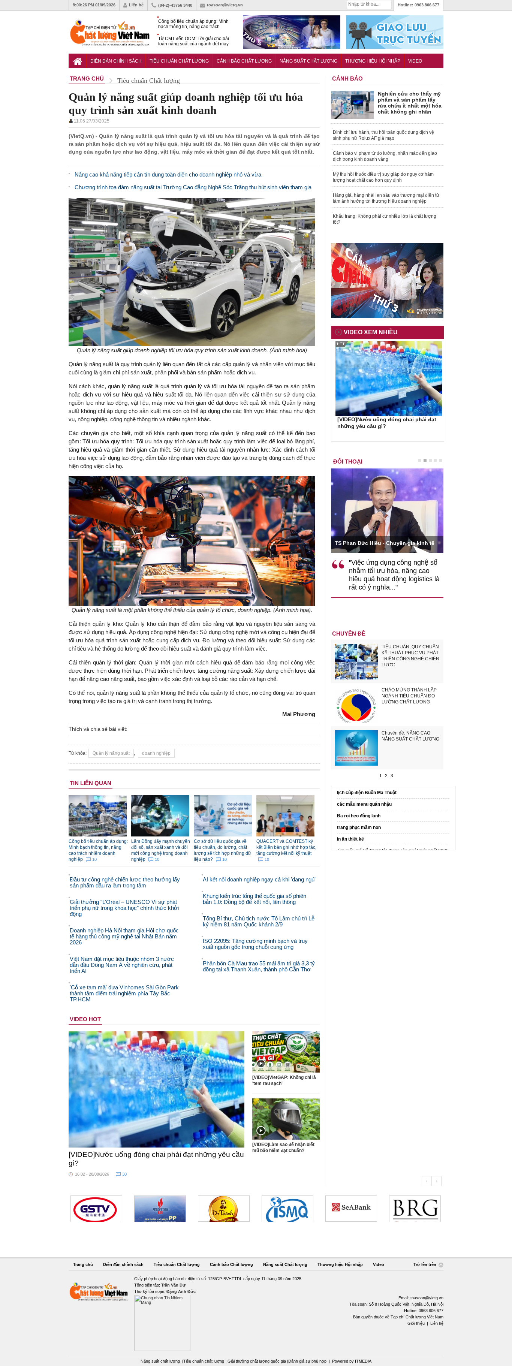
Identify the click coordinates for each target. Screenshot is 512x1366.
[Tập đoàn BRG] (415, 1208)
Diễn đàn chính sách (116, 61)
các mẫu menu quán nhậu (364, 804)
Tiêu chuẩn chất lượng (203, 1361)
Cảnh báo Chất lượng (244, 61)
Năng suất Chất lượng (308, 61)
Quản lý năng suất (111, 753)
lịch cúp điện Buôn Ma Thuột (367, 792)
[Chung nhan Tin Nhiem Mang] (256, 1313)
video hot (85, 1019)
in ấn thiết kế (350, 839)
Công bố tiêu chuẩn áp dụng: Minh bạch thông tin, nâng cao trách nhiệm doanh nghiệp (193, 24)
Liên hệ (136, 5)
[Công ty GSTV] (96, 1208)
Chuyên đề (348, 633)
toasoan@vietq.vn (225, 5)
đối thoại (347, 461)
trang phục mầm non (359, 827)
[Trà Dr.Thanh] (224, 1208)
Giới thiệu (416, 1323)
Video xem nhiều (371, 332)
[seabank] (351, 1208)
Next (436, 1181)
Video (415, 61)
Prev (426, 1181)
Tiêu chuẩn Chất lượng (179, 61)
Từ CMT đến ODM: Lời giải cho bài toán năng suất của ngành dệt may (193, 41)
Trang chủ (83, 1264)
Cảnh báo (347, 78)
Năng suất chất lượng (160, 1361)
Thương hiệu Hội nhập (372, 61)
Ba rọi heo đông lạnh (358, 815)
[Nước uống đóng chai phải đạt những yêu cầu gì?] (157, 1089)
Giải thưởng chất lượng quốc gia (257, 1361)
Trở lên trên (425, 1264)
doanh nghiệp (156, 753)
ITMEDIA (363, 1361)
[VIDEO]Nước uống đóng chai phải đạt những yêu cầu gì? (156, 1159)
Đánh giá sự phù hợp (307, 1361)
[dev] (160, 1208)
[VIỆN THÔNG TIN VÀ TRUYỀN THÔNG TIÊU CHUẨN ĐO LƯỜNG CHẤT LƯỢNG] (287, 1208)
